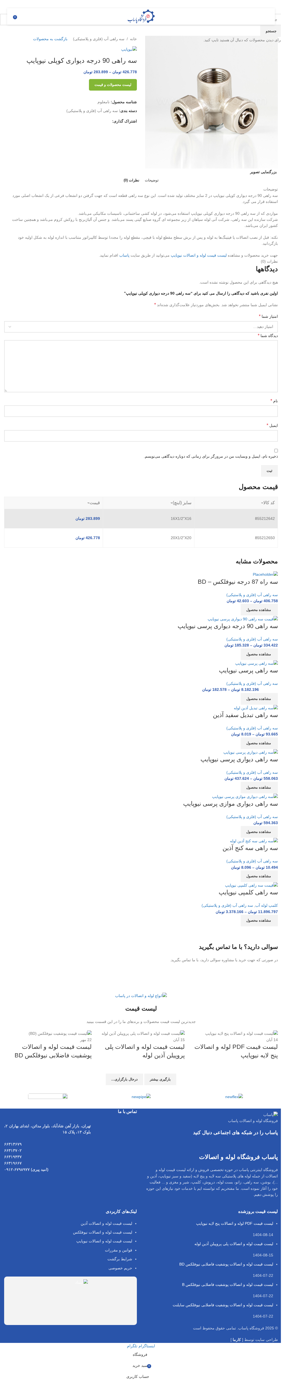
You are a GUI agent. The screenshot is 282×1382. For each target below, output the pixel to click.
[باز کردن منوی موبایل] (264, 16)
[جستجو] (23, 16)
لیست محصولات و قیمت (112, 85)
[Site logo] (141, 16)
